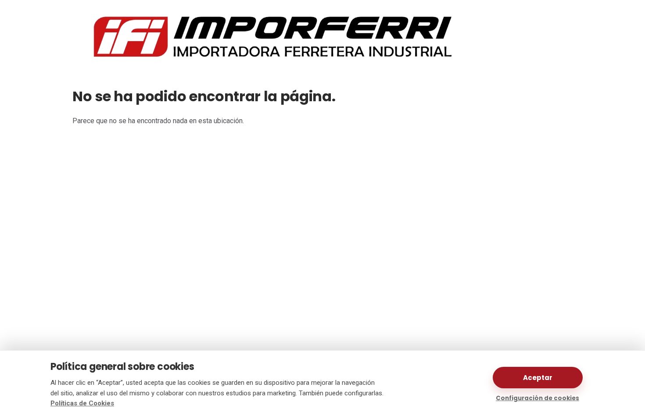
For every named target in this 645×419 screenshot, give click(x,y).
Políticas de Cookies (82, 403)
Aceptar (537, 377)
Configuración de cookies (537, 398)
